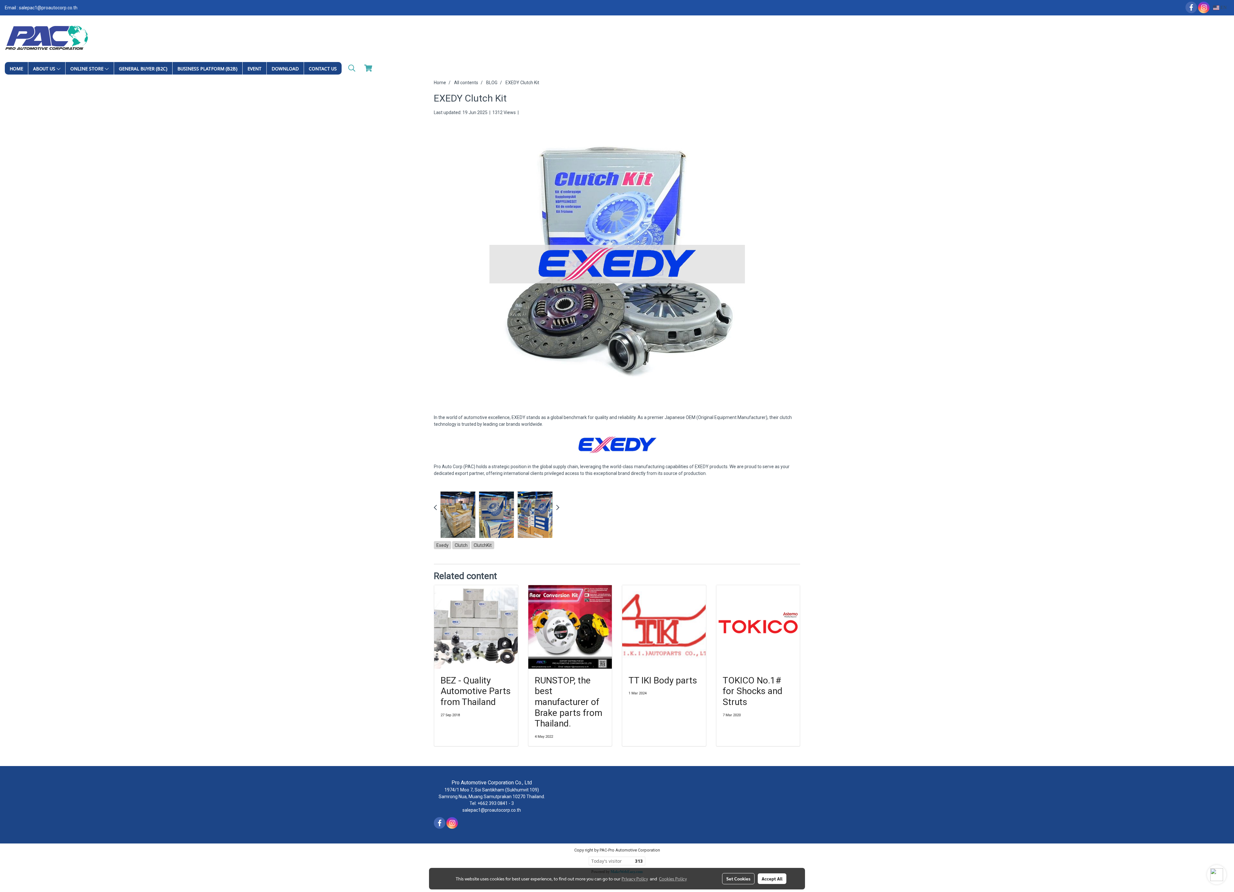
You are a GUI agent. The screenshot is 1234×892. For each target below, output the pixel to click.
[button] (352, 68)
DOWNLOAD (285, 68)
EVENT (254, 68)
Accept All (772, 878)
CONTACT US (323, 68)
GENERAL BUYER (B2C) (143, 68)
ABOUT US (45, 68)
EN (1223, 7)
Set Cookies (738, 878)
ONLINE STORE (87, 68)
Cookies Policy (673, 878)
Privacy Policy (634, 878)
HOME (16, 68)
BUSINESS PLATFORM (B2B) (207, 68)
